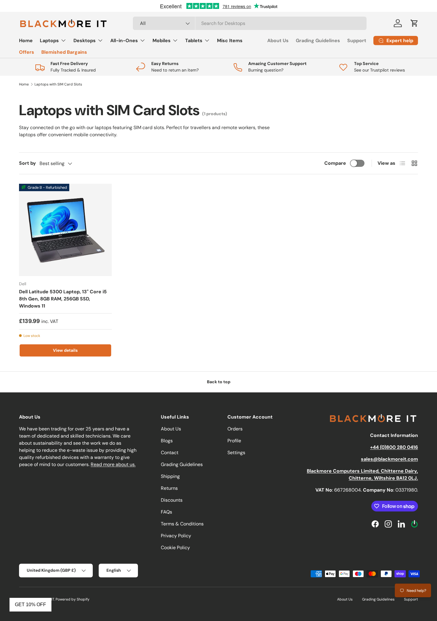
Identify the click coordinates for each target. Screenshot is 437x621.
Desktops (84, 40)
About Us (278, 40)
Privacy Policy (176, 536)
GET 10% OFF (30, 604)
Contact (169, 452)
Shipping (170, 476)
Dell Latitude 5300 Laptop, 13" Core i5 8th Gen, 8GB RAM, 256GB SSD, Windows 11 (63, 299)
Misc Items (230, 40)
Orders (235, 429)
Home (26, 40)
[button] (414, 23)
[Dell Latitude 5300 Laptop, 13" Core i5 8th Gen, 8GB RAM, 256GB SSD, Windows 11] (65, 230)
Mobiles (162, 40)
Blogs (167, 441)
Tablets (193, 40)
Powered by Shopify (72, 599)
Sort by (27, 163)
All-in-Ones (124, 40)
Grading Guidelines (318, 40)
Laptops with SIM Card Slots (58, 84)
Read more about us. (113, 464)
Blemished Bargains (64, 52)
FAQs (166, 512)
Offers (26, 52)
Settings (236, 452)
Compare (335, 163)
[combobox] (250, 23)
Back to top (218, 381)
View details (65, 350)
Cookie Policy (175, 547)
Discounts (172, 500)
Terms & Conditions (182, 524)
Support (356, 40)
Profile (234, 441)
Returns (169, 488)
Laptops (49, 40)
